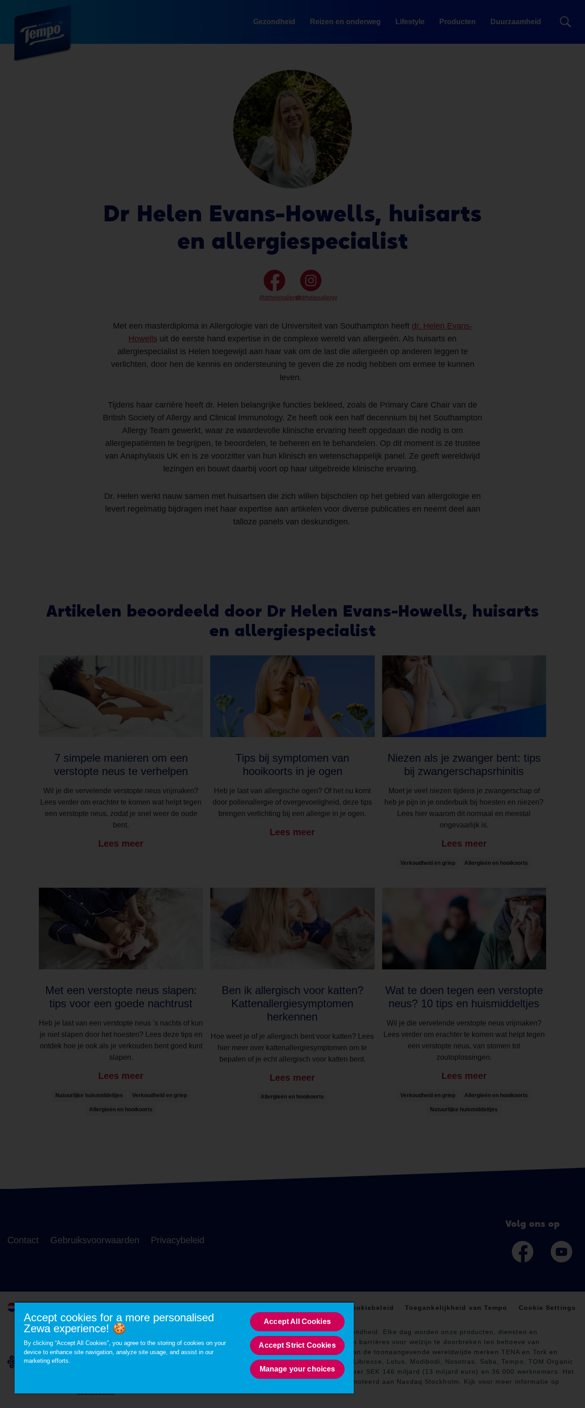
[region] (184, 1347)
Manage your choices (297, 1369)
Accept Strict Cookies (297, 1345)
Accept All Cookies (297, 1321)
